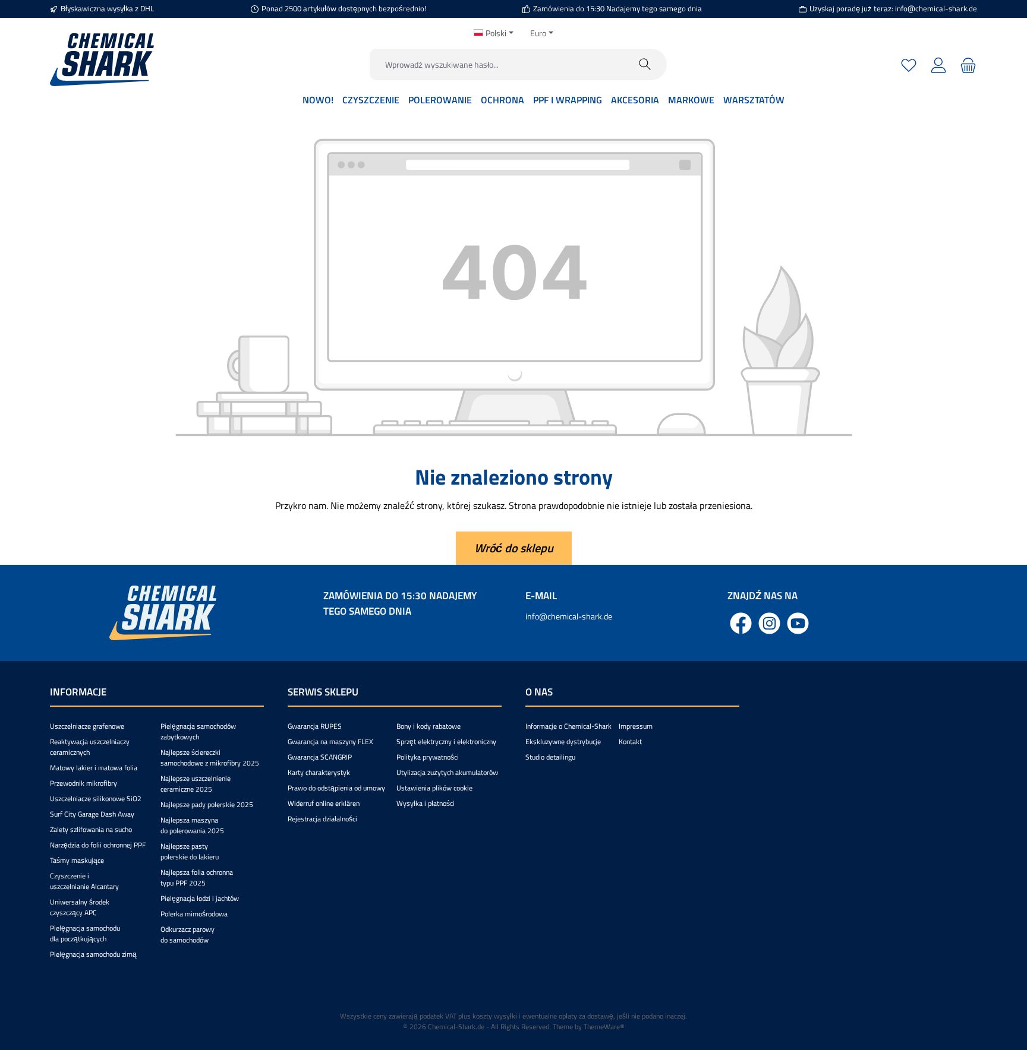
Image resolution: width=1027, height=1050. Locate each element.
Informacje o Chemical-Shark (568, 726)
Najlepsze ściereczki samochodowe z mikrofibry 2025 (209, 757)
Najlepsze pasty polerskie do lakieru (189, 851)
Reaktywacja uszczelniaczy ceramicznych (90, 747)
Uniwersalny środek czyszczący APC (79, 907)
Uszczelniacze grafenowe (87, 726)
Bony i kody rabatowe (428, 726)
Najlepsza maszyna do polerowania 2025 (192, 825)
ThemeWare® (604, 1026)
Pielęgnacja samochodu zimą (93, 954)
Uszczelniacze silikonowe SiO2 (95, 798)
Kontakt (630, 741)
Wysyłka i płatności (425, 803)
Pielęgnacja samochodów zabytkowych (198, 731)
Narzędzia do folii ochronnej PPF (98, 844)
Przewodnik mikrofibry (83, 783)
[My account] (938, 64)
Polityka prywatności (427, 757)
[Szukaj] (645, 64)
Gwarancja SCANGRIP (320, 757)
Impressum (636, 726)
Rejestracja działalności (322, 818)
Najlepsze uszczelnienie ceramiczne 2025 (195, 784)
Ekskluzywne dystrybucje (563, 741)
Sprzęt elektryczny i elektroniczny (446, 741)
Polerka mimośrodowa (194, 913)
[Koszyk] (966, 64)
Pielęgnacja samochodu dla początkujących (85, 933)
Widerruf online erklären (324, 803)
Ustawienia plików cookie (434, 787)
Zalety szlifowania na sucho (91, 829)
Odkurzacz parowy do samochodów (187, 934)
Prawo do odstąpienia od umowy (336, 787)
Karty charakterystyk (319, 772)
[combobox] (497, 64)
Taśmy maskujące (77, 860)
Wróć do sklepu (513, 548)
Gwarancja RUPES (315, 726)
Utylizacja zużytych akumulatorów (447, 772)
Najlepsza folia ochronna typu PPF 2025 (196, 877)
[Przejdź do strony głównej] (102, 59)
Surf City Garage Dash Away (92, 814)
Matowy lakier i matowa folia (93, 767)
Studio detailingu (550, 757)
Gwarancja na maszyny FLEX (330, 741)
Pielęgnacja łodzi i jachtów (199, 898)
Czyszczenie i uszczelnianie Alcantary (84, 881)
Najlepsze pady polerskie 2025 (206, 804)
